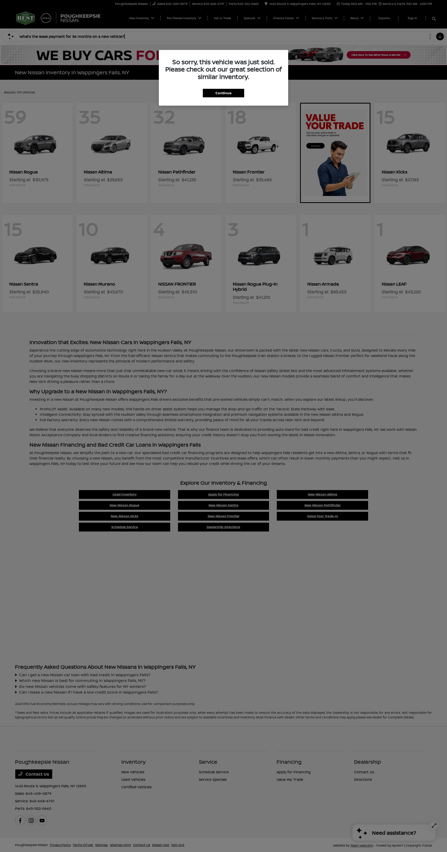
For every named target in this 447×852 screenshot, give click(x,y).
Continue (223, 93)
